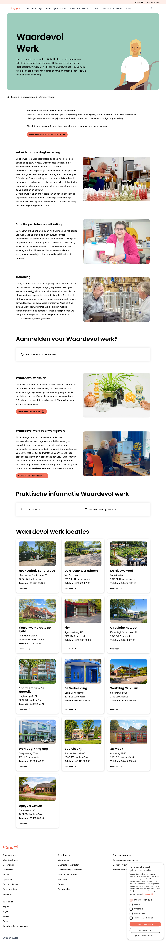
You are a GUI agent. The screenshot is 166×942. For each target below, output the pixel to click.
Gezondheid (8, 865)
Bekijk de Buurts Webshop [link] (31, 411)
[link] (37, 566)
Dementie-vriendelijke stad (125, 865)
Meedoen (74, 8)
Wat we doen (64, 860)
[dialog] (145, 901)
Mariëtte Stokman (41, 468)
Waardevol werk (10, 860)
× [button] (161, 865)
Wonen (6, 874)
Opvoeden (7, 879)
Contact (105, 8)
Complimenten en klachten (15, 926)
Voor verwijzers (153, 2)
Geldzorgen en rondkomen (125, 860)
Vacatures (62, 879)
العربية (5, 911)
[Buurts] (15, 8)
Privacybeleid (64, 889)
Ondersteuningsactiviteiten (70, 870)
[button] (145, 935)
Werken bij (139, 2)
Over (84, 8)
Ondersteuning (34, 8)
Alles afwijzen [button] (145, 930)
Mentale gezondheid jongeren (126, 870)
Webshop (117, 8)
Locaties (94, 8)
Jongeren (7, 894)
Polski (5, 921)
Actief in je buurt (10, 889)
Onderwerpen (28, 97)
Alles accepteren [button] (145, 924)
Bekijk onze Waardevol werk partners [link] (47, 134)
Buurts (13, 97)
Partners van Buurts (67, 874)
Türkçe (6, 916)
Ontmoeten (8, 870)
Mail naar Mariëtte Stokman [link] (32, 476)
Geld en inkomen (10, 884)
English (6, 906)
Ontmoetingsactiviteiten (55, 8)
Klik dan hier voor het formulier (41, 354)
